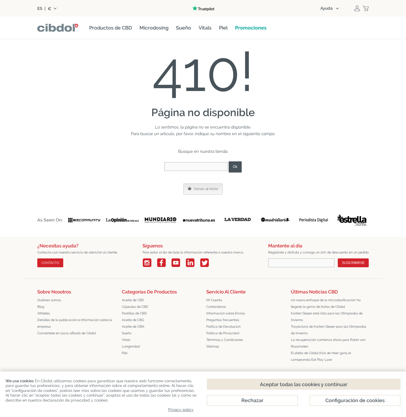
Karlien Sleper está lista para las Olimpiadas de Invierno (327, 316)
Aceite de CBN (133, 326)
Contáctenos (216, 307)
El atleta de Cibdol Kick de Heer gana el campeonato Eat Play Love (321, 356)
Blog (40, 307)
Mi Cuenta (214, 300)
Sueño (126, 333)
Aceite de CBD (133, 300)
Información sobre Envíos (225, 313)
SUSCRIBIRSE (353, 263)
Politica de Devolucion (223, 326)
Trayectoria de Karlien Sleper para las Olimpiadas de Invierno (328, 330)
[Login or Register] (357, 8)
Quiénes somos (49, 300)
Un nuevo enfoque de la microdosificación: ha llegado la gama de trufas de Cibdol (326, 303)
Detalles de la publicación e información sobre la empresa (74, 323)
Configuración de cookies (355, 400)
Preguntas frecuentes (222, 320)
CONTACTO (50, 263)
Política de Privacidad (222, 333)
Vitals (126, 340)
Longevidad (131, 346)
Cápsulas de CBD (135, 307)
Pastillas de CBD (134, 313)
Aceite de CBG (133, 320)
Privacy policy (181, 409)
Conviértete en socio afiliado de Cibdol (66, 333)
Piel (124, 353)
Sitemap (212, 346)
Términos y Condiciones (224, 340)
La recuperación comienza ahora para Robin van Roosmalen (328, 343)
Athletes (43, 313)
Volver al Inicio (205, 189)
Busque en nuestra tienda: (203, 151)
